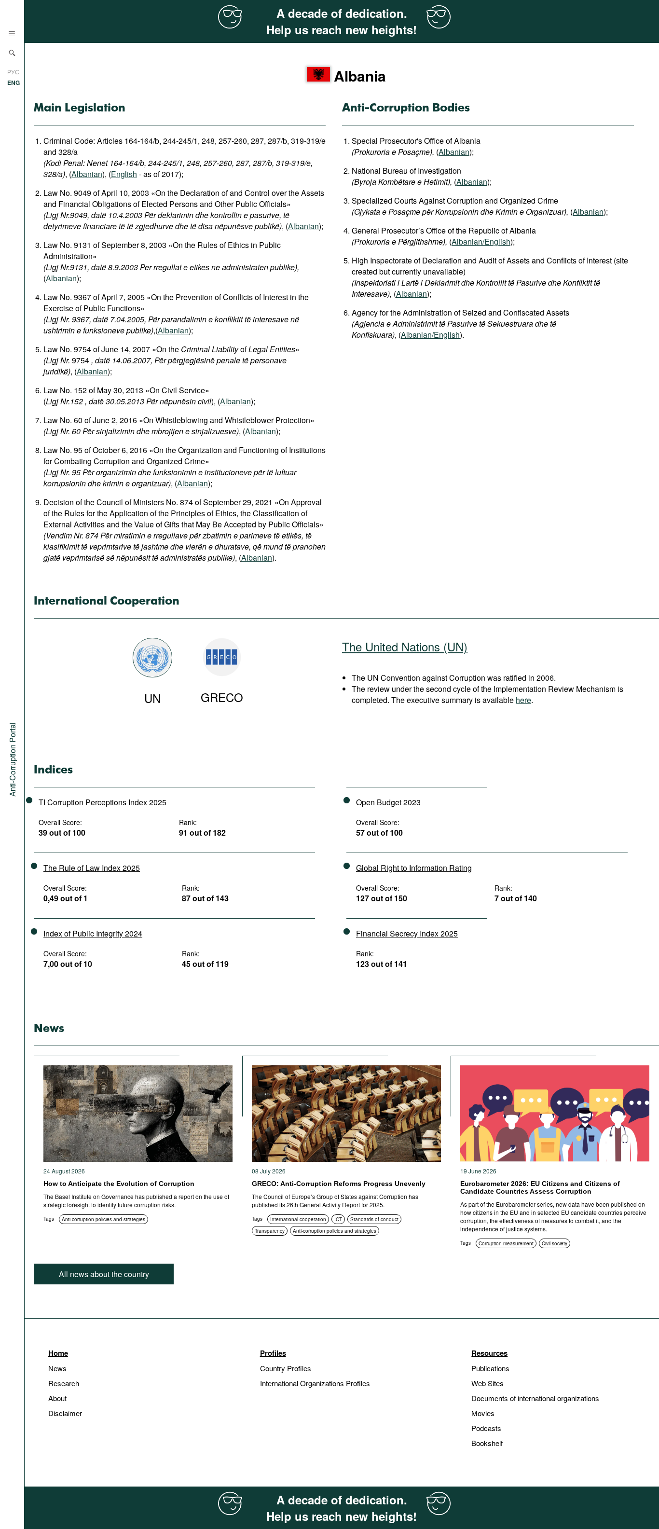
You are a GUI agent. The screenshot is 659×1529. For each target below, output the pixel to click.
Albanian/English (481, 241)
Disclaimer (65, 1413)
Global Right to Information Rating (414, 867)
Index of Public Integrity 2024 (92, 933)
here (523, 699)
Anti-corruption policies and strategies (103, 1219)
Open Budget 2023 (388, 802)
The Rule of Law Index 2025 (91, 867)
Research (63, 1383)
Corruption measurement (506, 1243)
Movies (482, 1413)
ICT (338, 1219)
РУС (13, 72)
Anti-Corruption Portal (12, 759)
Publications (490, 1368)
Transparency (270, 1230)
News (57, 1368)
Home (58, 1353)
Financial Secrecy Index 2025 (407, 933)
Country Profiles (285, 1368)
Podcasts (486, 1428)
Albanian (86, 173)
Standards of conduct (374, 1219)
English (124, 173)
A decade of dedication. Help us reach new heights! (341, 21)
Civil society (554, 1243)
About (57, 1398)
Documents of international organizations (535, 1398)
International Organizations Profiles (315, 1383)
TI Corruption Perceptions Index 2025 (102, 802)
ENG (13, 82)
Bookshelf (487, 1443)
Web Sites (487, 1383)
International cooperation (298, 1219)
